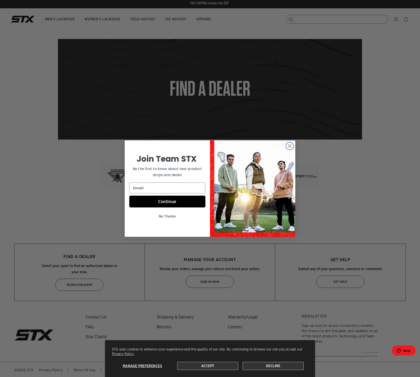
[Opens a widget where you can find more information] (404, 351)
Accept (207, 366)
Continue (167, 201)
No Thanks (167, 216)
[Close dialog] (290, 146)
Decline (273, 366)
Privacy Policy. (123, 354)
